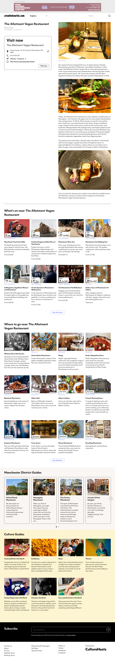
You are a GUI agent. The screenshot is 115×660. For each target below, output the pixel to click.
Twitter (60, 648)
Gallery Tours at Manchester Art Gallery (97, 289)
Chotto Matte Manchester (40, 355)
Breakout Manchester (12, 443)
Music (60, 559)
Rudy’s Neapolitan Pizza (95, 355)
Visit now (43, 66)
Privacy (7, 650)
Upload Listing (36, 650)
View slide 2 (58, 526)
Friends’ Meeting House (94, 398)
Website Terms (9, 653)
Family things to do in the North (15, 598)
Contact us (8, 646)
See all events (57, 312)
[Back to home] (14, 16)
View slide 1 (56, 526)
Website (13, 58)
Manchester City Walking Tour (97, 242)
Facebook (20, 58)
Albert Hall (35, 398)
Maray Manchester (65, 443)
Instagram (62, 650)
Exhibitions (35, 559)
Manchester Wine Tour (66, 242)
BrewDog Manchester (94, 443)
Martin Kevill (8, 28)
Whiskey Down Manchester (14, 354)
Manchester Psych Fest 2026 (14, 242)
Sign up (108, 629)
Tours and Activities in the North (70, 598)
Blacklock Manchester (12, 398)
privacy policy (71, 635)
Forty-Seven (35, 443)
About (6, 648)
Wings (60, 355)
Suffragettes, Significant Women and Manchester (16, 289)
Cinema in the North (38, 598)
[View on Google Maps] (48, 51)
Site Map (34, 648)
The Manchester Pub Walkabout (70, 288)
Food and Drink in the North (14, 559)
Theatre (88, 559)
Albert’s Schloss (64, 398)
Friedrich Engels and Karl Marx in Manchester (43, 243)
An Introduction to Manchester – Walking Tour (43, 289)
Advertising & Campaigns (40, 646)
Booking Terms (9, 655)
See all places (57, 460)
